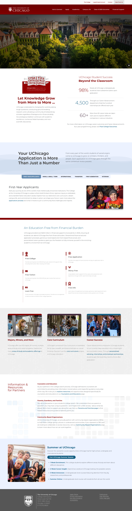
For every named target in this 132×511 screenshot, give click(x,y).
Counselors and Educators (71, 394)
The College (87, 2)
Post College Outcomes (108, 127)
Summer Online (56, 479)
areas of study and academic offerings (26, 351)
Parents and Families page (88, 408)
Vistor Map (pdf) (105, 498)
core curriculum (73, 351)
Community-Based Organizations (88, 425)
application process (16, 200)
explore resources (63, 391)
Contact (110, 2)
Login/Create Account (99, 2)
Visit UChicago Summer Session (61, 457)
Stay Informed (104, 496)
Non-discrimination (76, 498)
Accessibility (74, 500)
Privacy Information (76, 496)
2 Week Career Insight (58, 469)
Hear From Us (119, 2)
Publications (103, 494)
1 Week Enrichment (57, 462)
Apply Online (74, 494)
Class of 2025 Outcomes (101, 9)
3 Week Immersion (57, 473)
